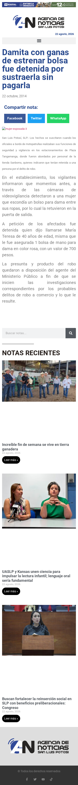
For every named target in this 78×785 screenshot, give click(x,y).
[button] (39, 40)
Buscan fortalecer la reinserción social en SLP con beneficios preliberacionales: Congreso (37, 703)
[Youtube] (43, 779)
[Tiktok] (51, 779)
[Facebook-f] (26, 779)
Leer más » (11, 460)
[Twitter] (35, 779)
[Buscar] (71, 333)
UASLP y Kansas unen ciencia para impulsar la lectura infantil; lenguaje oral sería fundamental (36, 576)
